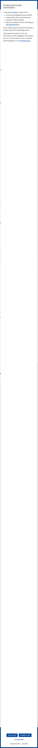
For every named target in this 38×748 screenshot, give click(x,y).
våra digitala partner (12, 25)
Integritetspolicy (24, 41)
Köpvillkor (25, 744)
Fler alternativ (19, 739)
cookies (14, 12)
